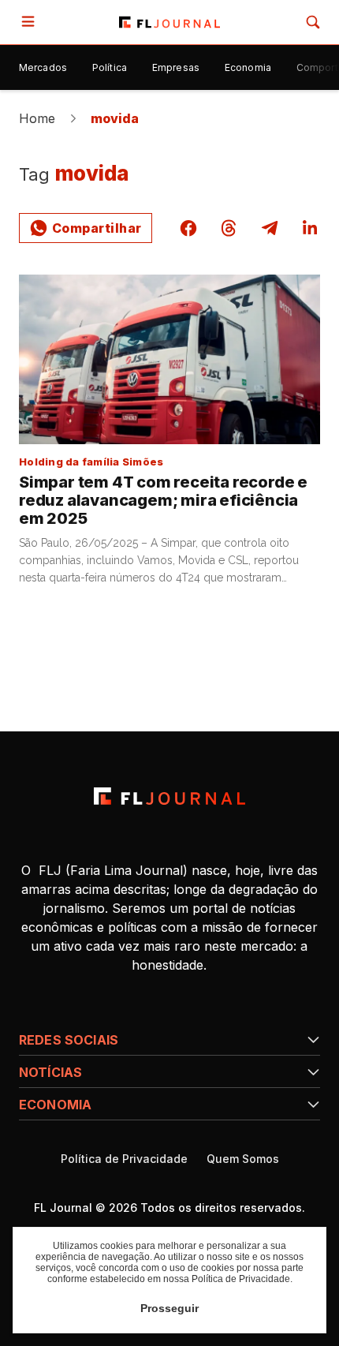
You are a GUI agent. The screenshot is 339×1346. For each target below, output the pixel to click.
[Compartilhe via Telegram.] (269, 228)
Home (37, 118)
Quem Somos (243, 1159)
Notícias (50, 1072)
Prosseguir (169, 1308)
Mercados (43, 67)
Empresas (175, 67)
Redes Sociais (68, 1040)
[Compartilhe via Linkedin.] (310, 228)
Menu (31, 22)
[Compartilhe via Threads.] (228, 228)
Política (109, 67)
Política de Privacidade (124, 1159)
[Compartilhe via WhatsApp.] (85, 228)
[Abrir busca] (313, 22)
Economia (248, 67)
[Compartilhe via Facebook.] (188, 228)
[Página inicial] (169, 796)
